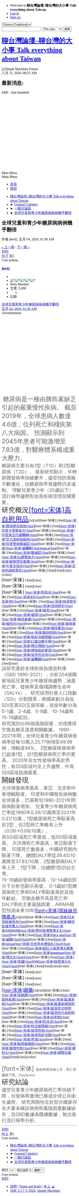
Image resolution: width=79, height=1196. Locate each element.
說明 (13, 1186)
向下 (5, 256)
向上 (5, 1134)
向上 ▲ (49, 1186)
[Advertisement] (39, 133)
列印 (5, 251)
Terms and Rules (30, 1186)
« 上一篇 (8, 247)
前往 (5, 1170)
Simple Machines (48, 1190)
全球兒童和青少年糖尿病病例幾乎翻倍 (30, 304)
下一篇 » (23, 247)
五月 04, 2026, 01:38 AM (19, 309)
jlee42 (6, 268)
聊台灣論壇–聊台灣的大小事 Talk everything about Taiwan (37, 49)
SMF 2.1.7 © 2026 (22, 1190)
